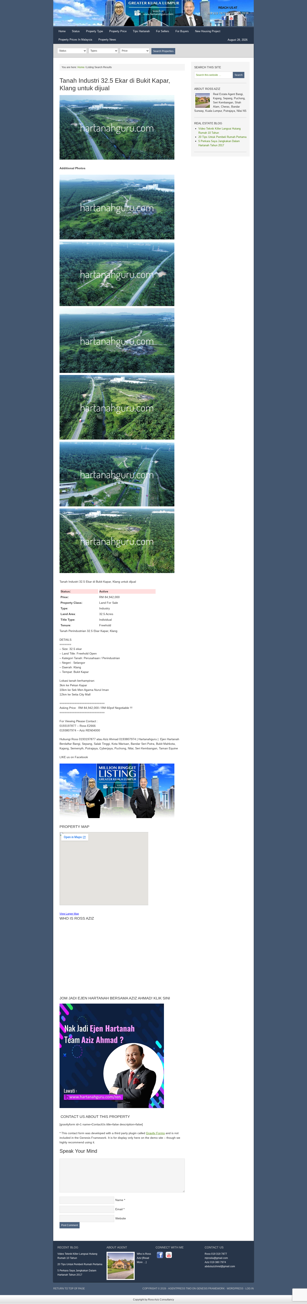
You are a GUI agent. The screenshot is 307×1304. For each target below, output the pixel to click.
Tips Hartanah (141, 31)
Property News (107, 39)
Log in (249, 1288)
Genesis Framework (211, 1288)
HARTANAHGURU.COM (95, 13)
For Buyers (182, 31)
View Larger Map (69, 913)
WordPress (235, 1288)
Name (119, 1200)
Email (119, 1209)
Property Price (116, 33)
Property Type (93, 33)
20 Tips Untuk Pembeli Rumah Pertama (222, 137)
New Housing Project (207, 31)
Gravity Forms (155, 1133)
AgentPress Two (180, 1288)
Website (120, 1218)
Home (62, 31)
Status (74, 33)
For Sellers (162, 31)
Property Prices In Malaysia (75, 39)
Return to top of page (69, 1288)
